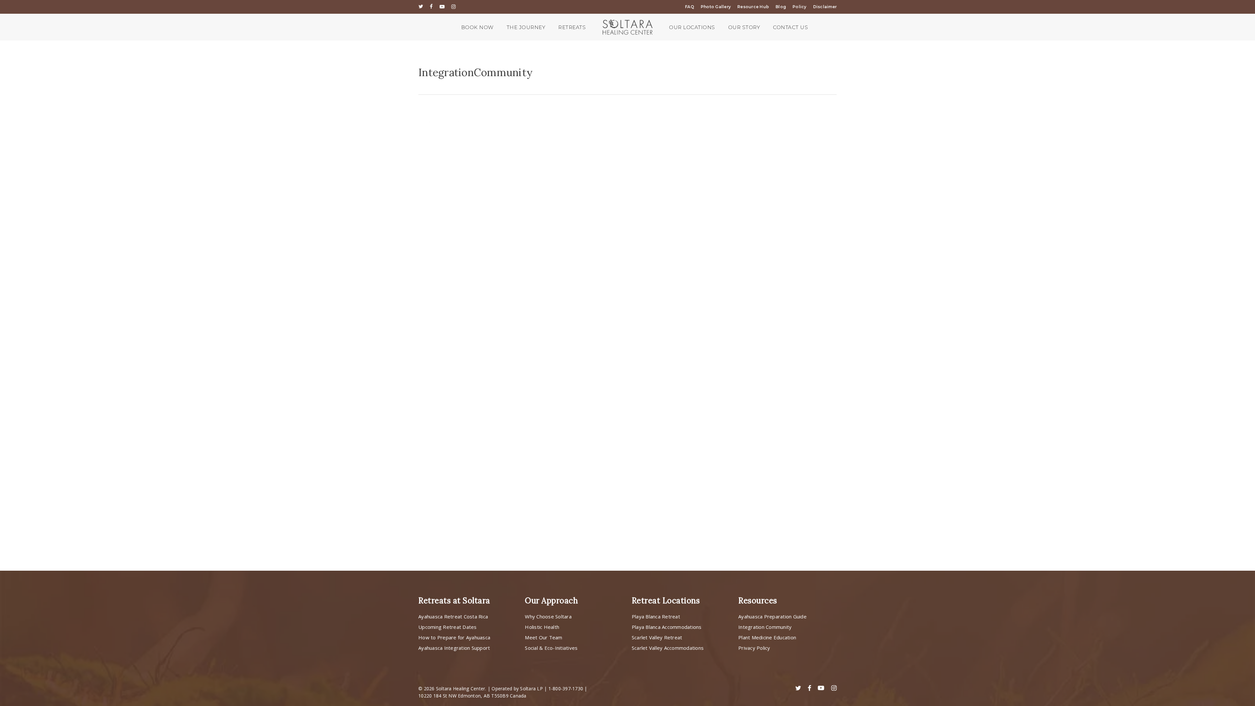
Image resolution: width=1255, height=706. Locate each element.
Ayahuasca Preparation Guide (772, 616)
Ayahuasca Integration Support (454, 648)
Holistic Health (542, 627)
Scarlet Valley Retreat (657, 637)
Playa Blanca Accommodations (667, 627)
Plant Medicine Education (767, 637)
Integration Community (765, 627)
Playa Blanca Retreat (656, 616)
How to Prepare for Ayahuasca (454, 637)
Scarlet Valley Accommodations (668, 648)
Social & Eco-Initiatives (551, 648)
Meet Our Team (543, 637)
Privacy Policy (754, 648)
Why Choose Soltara (548, 616)
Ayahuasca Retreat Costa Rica (453, 616)
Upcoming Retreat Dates (447, 627)
